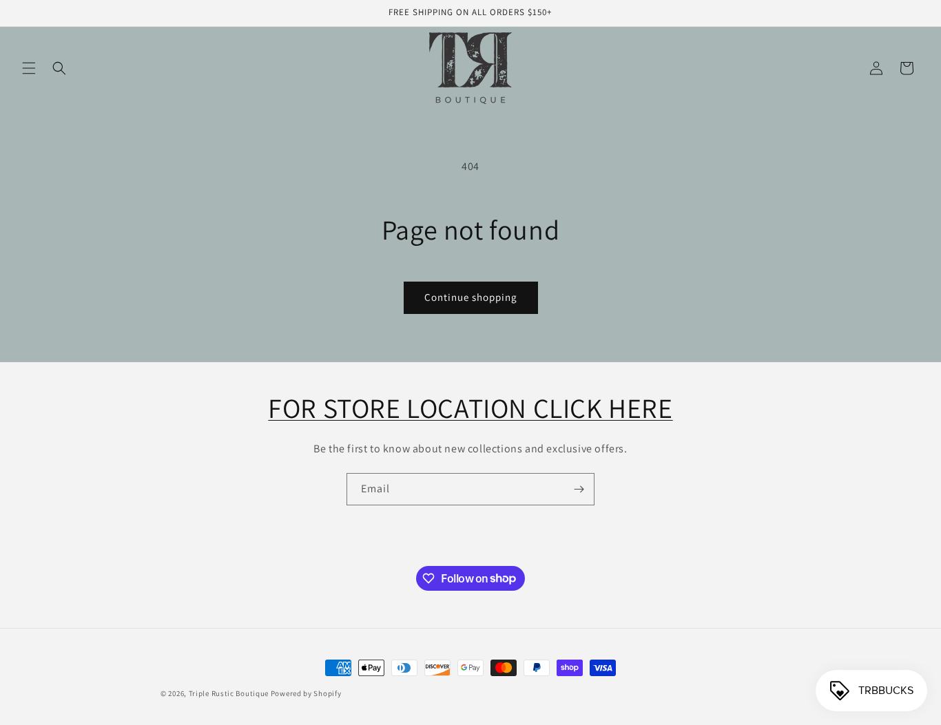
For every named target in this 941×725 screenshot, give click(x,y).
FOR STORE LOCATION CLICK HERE (470, 407)
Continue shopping (470, 297)
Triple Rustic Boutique (229, 693)
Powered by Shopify (306, 693)
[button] (29, 68)
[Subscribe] (578, 489)
